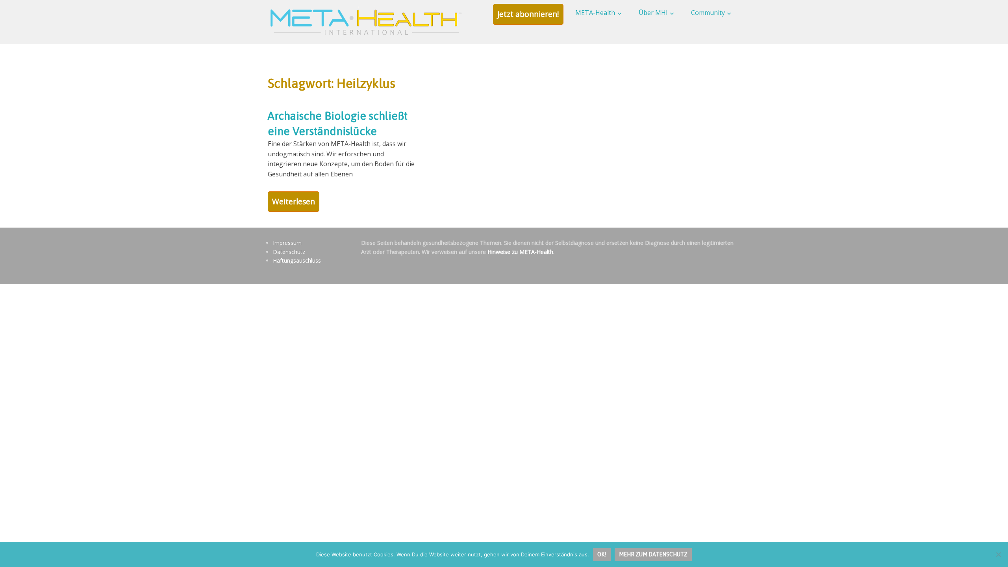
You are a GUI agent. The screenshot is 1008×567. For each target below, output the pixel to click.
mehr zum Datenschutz (653, 554)
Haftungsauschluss (297, 260)
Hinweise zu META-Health (520, 252)
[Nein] (998, 554)
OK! (601, 554)
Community (708, 12)
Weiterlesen (293, 201)
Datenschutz (289, 252)
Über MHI (653, 12)
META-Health (595, 12)
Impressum (287, 242)
